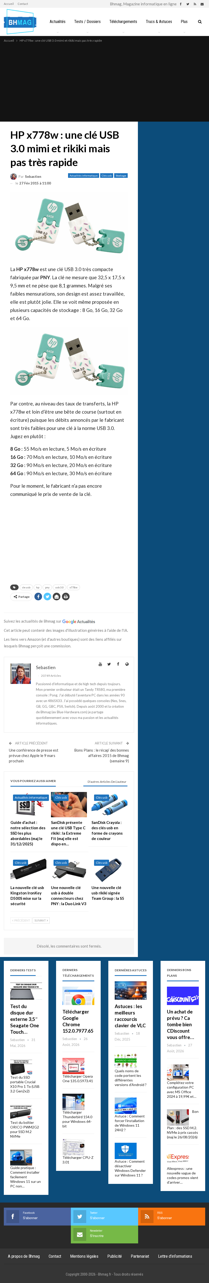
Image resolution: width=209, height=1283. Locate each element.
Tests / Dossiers (87, 21)
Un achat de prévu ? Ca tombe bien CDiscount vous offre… (180, 1024)
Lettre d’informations (175, 1256)
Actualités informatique (84, 175)
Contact (23, 3)
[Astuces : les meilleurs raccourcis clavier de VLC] (131, 990)
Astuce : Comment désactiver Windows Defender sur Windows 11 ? (130, 1168)
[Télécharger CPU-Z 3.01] (73, 1147)
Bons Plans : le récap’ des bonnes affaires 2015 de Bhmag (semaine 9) (101, 755)
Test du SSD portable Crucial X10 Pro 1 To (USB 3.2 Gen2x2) (25, 1084)
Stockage (121, 175)
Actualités (58, 21)
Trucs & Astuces (159, 21)
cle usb (26, 587)
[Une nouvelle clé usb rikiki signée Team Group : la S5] (109, 869)
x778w (73, 587)
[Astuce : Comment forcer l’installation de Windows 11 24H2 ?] (126, 1106)
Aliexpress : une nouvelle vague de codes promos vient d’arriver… (182, 1175)
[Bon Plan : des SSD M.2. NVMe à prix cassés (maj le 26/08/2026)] (178, 1117)
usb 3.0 (59, 587)
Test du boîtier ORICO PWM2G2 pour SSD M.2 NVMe (24, 1129)
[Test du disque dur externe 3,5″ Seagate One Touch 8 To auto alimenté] (26, 990)
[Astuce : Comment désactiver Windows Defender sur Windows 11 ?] (126, 1151)
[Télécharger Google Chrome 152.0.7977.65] (78, 996)
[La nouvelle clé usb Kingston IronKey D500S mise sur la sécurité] (28, 869)
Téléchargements (123, 21)
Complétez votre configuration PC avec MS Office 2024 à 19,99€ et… (181, 1089)
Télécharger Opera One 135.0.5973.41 (77, 1078)
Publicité (114, 1256)
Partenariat (140, 1256)
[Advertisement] (104, 82)
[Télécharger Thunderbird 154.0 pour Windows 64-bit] (73, 1102)
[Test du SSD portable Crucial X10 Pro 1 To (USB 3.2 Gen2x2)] (21, 1067)
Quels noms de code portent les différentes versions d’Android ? (131, 1078)
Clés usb (107, 175)
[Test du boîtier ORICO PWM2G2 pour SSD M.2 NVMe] (21, 1112)
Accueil (9, 3)
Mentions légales (84, 1256)
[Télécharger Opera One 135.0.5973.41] (73, 1066)
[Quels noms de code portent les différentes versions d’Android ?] (126, 1061)
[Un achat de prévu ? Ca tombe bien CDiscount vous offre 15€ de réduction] (183, 996)
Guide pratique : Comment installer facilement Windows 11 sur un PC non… (25, 1176)
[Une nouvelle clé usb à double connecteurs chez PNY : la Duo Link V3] (69, 869)
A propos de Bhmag (24, 1256)
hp (37, 587)
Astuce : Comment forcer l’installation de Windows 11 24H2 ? (130, 1123)
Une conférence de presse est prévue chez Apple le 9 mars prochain (33, 755)
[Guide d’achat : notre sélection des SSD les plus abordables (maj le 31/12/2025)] (28, 804)
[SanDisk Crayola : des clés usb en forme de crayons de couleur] (109, 804)
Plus (184, 21)
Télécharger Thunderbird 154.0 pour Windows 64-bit (77, 1119)
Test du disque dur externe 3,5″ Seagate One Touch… (24, 1019)
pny (47, 587)
